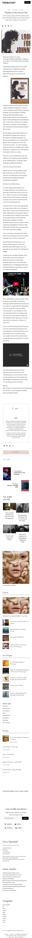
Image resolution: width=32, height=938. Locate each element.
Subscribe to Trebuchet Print (21, 934)
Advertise (6, 934)
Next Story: (12, 485)
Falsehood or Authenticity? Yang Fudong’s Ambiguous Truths (22, 538)
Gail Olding (5, 720)
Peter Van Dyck (6, 722)
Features (4, 910)
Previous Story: (19, 472)
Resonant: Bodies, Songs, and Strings (12, 769)
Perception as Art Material (17, 637)
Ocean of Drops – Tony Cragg (10, 747)
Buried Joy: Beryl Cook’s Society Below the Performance (14, 880)
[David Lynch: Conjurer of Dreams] (9, 529)
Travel (4, 922)
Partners (4, 914)
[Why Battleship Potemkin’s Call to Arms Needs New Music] (22, 508)
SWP (9, 10)
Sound (4, 920)
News (4, 912)
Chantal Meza (6, 718)
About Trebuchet (6, 904)
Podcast (4, 916)
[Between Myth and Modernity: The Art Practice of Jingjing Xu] (9, 506)
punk (8, 459)
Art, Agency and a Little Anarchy (9, 890)
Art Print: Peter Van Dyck (16, 685)
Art (3, 906)
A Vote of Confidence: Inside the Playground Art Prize (14, 886)
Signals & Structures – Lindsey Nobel (12, 762)
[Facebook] (2, 26)
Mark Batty (5, 706)
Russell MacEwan (7, 715)
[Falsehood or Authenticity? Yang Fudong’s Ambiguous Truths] (22, 528)
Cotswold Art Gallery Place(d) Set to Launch (12, 874)
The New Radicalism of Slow (9, 882)
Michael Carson (6, 708)
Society (22, 10)
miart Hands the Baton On (8, 888)
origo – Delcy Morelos (8, 754)
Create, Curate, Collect (21, 791)
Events (4, 908)
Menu (27, 2)
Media (15, 935)
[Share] (11, 26)
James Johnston (6, 710)
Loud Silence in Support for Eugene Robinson (12, 884)
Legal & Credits (9, 935)
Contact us (12, 934)
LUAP (4, 713)
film (5, 459)
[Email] (8, 26)
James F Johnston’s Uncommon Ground (11, 876)
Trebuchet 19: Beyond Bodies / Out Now (15, 616)
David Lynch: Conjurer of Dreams (9, 537)
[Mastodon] (5, 26)
